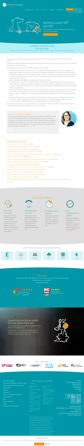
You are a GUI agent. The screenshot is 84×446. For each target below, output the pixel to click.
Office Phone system (47, 400)
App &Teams (21, 258)
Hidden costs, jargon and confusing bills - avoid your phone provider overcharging (29, 159)
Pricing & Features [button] (29, 9)
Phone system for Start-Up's (48, 398)
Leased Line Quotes (34, 427)
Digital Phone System (48, 418)
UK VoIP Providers (46, 403)
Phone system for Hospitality (48, 391)
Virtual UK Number (46, 431)
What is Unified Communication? (13, 385)
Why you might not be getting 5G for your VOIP (20, 149)
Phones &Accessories (35, 258)
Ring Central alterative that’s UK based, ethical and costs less (23, 174)
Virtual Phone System (47, 425)
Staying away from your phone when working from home (22, 172)
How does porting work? (11, 406)
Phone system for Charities (35, 401)
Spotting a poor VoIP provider (16, 55)
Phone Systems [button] (60, 9)
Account (78, 9)
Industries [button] (52, 9)
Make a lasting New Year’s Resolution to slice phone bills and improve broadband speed (31, 154)
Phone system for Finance (35, 403)
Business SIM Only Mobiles (35, 420)
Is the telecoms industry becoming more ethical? (20, 146)
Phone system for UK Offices (35, 396)
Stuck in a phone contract (43, 427)
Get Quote (70, 9)
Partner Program (8, 401)
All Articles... (10, 182)
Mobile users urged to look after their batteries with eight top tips (25, 162)
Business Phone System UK (35, 417)
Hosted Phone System (45, 422)
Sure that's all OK (39, 444)
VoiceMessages (77, 258)
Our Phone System (9, 381)
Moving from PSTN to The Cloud (15, 157)
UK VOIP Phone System (45, 417)
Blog (4, 404)
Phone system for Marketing (48, 389)
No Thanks (47, 444)
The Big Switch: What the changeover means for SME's (21, 151)
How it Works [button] (44, 9)
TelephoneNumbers (63, 258)
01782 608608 (75, 12)
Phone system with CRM (48, 401)
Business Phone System (50, 34)
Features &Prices (7, 258)
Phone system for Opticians (35, 408)
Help (4, 399)
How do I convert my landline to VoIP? (17, 144)
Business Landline (39, 418)
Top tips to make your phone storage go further (20, 177)
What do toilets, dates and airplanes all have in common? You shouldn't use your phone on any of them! (35, 179)
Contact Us (6, 392)
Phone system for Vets (47, 393)
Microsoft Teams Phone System (36, 425)
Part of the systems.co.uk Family (42, 381)
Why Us (37, 9)
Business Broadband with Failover (42, 432)
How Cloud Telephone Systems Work (15, 383)
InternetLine (49, 258)
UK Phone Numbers (38, 431)
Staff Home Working (45, 420)
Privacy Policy (7, 397)
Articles (8, 55)
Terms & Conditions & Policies (12, 395)
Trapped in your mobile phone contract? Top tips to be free (23, 169)
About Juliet (29, 126)
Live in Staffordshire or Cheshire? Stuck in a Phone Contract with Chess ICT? (27, 167)
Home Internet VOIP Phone (46, 424)
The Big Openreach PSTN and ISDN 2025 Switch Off (21, 164)
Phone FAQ (6, 388)
